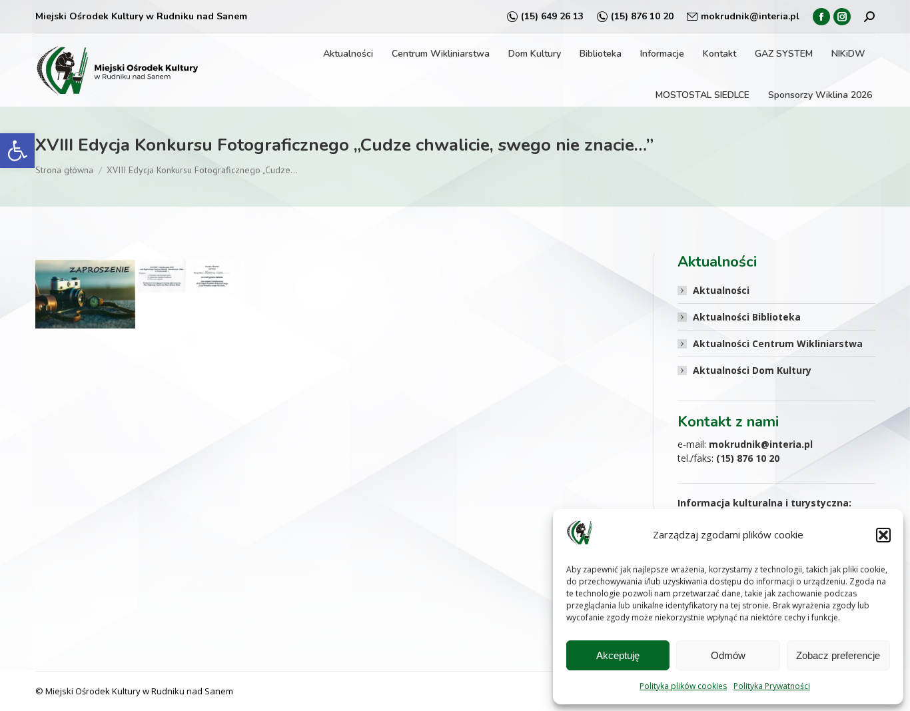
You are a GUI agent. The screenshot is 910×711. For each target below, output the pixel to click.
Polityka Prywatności (771, 686)
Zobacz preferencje (838, 655)
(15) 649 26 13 (552, 16)
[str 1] (85, 294)
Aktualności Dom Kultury (752, 370)
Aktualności (721, 290)
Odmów (728, 655)
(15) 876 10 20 (642, 16)
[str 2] (186, 276)
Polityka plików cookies (683, 686)
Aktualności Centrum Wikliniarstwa (778, 343)
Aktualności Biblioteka (747, 317)
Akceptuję (618, 655)
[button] (17, 150)
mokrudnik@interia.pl (750, 16)
